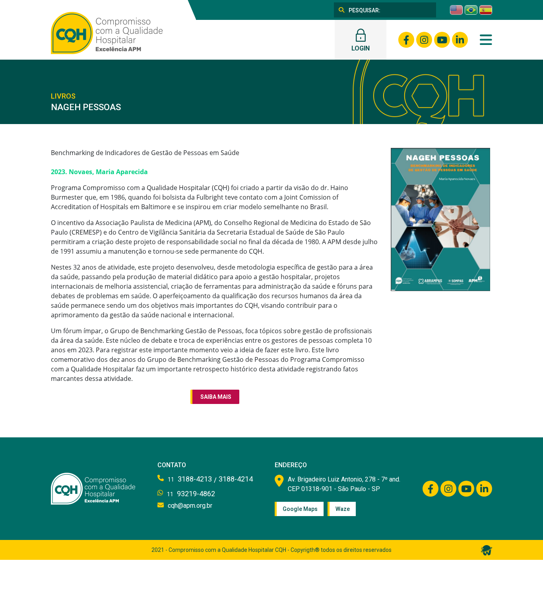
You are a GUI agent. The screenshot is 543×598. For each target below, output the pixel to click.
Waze (342, 509)
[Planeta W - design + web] (486, 549)
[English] (456, 10)
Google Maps (300, 509)
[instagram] (424, 40)
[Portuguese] (471, 10)
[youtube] (442, 40)
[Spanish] (485, 10)
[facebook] (406, 40)
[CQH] (107, 32)
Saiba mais (215, 397)
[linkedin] (460, 40)
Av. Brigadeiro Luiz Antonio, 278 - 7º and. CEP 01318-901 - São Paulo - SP (344, 484)
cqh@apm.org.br (190, 505)
